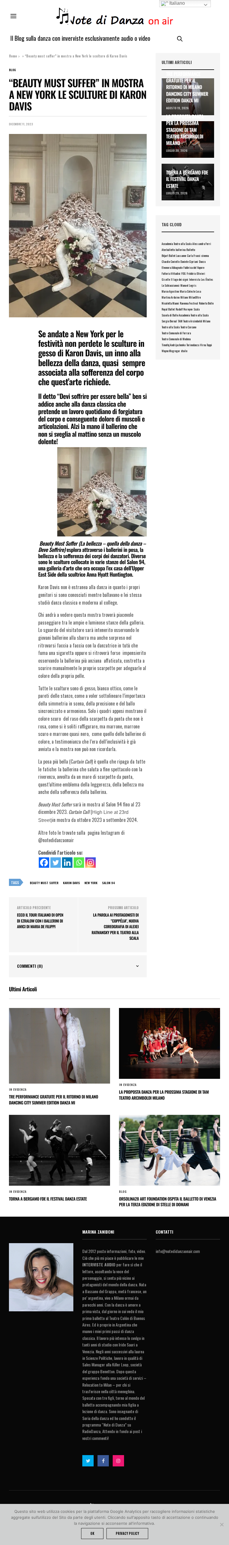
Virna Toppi (206, 345)
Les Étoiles (207, 279)
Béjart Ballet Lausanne (174, 255)
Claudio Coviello (171, 261)
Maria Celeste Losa (190, 291)
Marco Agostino (170, 291)
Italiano (176, 3)
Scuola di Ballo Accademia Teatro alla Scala (185, 315)
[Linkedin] (67, 862)
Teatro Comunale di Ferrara (176, 333)
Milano (184, 297)
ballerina (180, 249)
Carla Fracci (193, 255)
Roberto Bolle (206, 303)
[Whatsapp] (79, 862)
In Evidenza (18, 1089)
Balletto (190, 249)
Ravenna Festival (189, 303)
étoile (184, 351)
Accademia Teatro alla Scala (176, 243)
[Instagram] (90, 862)
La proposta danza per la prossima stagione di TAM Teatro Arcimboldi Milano (185, 130)
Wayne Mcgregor (171, 351)
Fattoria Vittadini (171, 273)
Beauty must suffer (44, 883)
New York (91, 883)
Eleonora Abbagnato (172, 267)
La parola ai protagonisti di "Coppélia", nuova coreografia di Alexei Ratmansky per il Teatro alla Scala (115, 926)
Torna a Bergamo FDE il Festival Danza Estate (187, 179)
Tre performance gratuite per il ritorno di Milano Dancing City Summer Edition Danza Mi (187, 87)
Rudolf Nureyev (184, 309)
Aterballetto (168, 249)
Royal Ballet (168, 309)
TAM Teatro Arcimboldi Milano (194, 321)
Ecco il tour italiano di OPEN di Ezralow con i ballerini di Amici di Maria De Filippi (40, 920)
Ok (92, 1533)
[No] (222, 1524)
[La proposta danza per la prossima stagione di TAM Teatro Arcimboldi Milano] (169, 1043)
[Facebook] (44, 862)
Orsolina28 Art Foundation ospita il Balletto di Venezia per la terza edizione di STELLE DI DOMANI (167, 1202)
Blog (12, 69)
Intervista (194, 279)
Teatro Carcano (188, 327)
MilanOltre (195, 297)
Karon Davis (71, 883)
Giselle (166, 279)
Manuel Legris (188, 285)
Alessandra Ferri (201, 243)
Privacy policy (127, 1533)
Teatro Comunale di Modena (176, 339)
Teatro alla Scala (171, 327)
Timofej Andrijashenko (173, 345)
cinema (205, 255)
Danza (202, 261)
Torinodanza (192, 345)
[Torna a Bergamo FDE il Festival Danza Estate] (59, 1150)
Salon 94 (108, 883)
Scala (196, 309)
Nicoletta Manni (170, 303)
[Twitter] (55, 862)
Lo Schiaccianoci (171, 285)
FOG (183, 273)
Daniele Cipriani (189, 261)
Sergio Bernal (169, 321)
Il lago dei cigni (179, 279)
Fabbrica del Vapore (193, 267)
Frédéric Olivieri (196, 273)
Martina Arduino (171, 297)
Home (13, 56)
